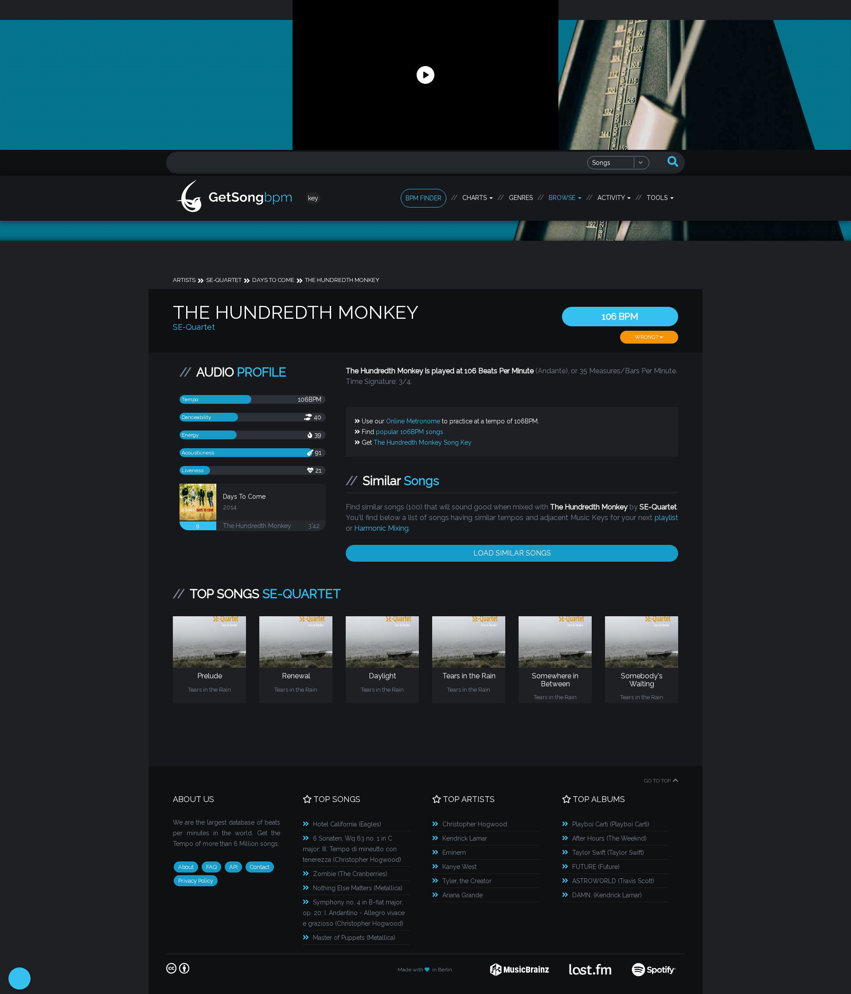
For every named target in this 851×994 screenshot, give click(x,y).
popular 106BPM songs (409, 431)
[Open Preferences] (19, 978)
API (233, 867)
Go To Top (657, 781)
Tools (658, 197)
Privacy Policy (195, 880)
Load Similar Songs (512, 553)
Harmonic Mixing (381, 528)
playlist (666, 517)
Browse (563, 197)
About (186, 867)
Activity (611, 197)
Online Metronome (413, 421)
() (347, 824)
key (313, 198)
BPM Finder (423, 198)
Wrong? (647, 337)
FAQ (211, 867)
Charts (475, 197)
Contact (259, 867)
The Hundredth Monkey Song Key (423, 442)
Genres (521, 197)
